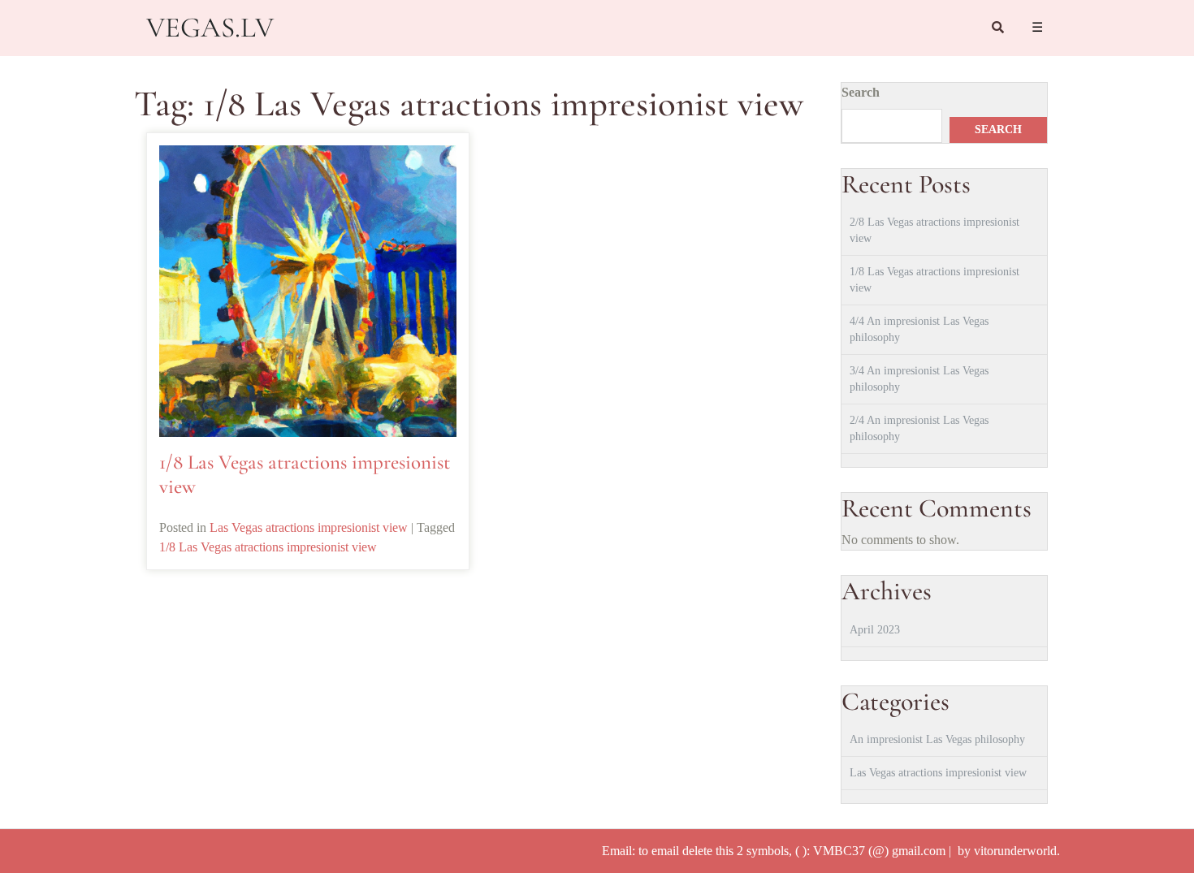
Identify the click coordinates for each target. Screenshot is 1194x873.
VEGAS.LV (210, 28)
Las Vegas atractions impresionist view (309, 527)
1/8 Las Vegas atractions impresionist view (268, 547)
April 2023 (875, 630)
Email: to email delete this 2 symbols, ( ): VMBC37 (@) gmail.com (775, 851)
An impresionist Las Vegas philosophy (937, 739)
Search (860, 92)
